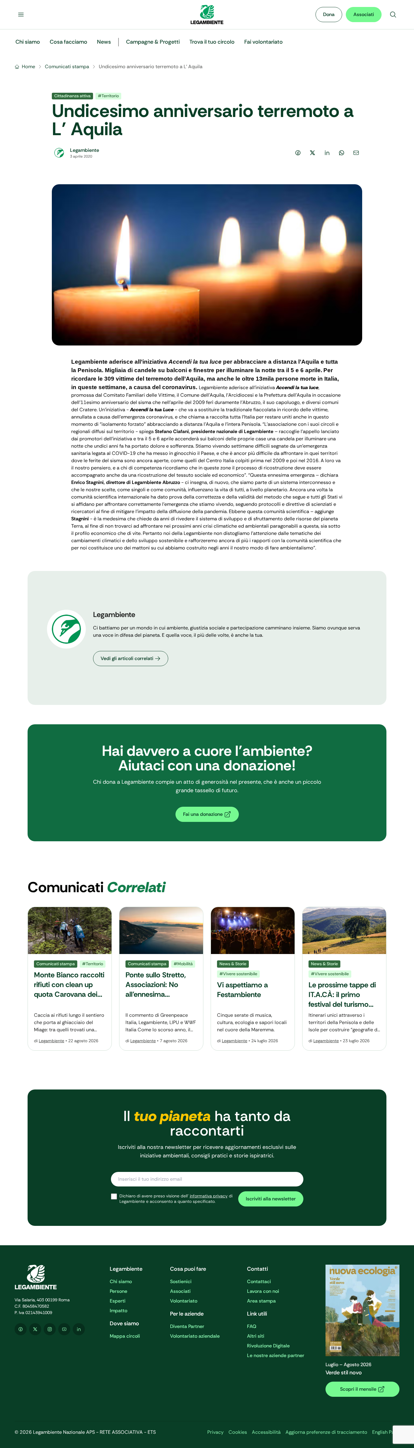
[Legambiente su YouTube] (64, 1329)
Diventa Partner (187, 1326)
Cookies (238, 1432)
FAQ (251, 1326)
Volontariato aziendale (195, 1336)
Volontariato (183, 1301)
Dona (329, 14)
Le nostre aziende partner (275, 1355)
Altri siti (255, 1336)
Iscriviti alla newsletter (271, 1199)
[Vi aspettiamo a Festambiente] (253, 978)
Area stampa (261, 1301)
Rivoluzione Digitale (268, 1346)
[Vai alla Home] (207, 14)
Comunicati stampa (67, 66)
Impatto (118, 1310)
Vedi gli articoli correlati (127, 658)
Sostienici (181, 1281)
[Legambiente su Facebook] (21, 1329)
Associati (363, 14)
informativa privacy (209, 1196)
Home (28, 66)
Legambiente (51, 1040)
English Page (385, 1432)
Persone (118, 1291)
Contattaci (259, 1281)
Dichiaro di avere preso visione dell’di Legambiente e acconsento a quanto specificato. (175, 1198)
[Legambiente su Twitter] (35, 1329)
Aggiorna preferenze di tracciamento (326, 1432)
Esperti (117, 1301)
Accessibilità (266, 1432)
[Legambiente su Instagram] (50, 1329)
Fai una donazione (203, 814)
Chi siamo (121, 1281)
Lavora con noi (263, 1291)
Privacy (215, 1432)
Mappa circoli (125, 1336)
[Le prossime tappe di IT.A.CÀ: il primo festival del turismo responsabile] (344, 978)
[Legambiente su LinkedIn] (79, 1329)
